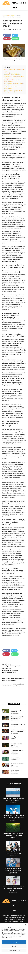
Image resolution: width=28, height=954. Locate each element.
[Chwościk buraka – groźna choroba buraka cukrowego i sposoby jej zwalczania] (13, 828)
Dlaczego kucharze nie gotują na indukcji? (17, 717)
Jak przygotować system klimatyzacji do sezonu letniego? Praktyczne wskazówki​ (13, 888)
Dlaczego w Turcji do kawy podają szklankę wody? (18, 730)
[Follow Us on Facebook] (13, 905)
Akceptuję (14, 942)
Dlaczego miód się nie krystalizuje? (17, 710)
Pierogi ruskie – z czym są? (18, 724)
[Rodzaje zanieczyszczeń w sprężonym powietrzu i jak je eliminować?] (13, 863)
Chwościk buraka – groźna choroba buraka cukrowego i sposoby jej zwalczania (13, 835)
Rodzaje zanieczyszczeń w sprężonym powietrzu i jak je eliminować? (13, 870)
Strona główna (6, 15)
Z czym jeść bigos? (16, 758)
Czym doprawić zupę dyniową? (11, 666)
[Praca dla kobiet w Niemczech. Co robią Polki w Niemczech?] (13, 846)
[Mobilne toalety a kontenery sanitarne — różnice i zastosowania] (13, 793)
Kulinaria (13, 15)
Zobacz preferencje (14, 950)
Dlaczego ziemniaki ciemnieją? (16, 771)
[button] (25, 925)
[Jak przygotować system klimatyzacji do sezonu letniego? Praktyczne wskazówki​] (13, 881)
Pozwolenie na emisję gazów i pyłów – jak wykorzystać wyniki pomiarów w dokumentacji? (13, 817)
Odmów (14, 946)
